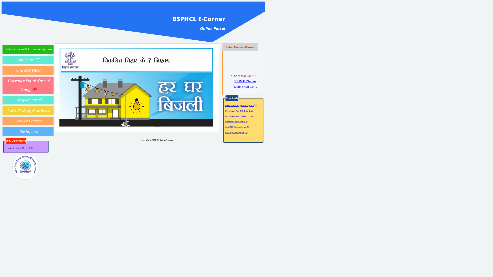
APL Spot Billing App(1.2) (236, 132)
